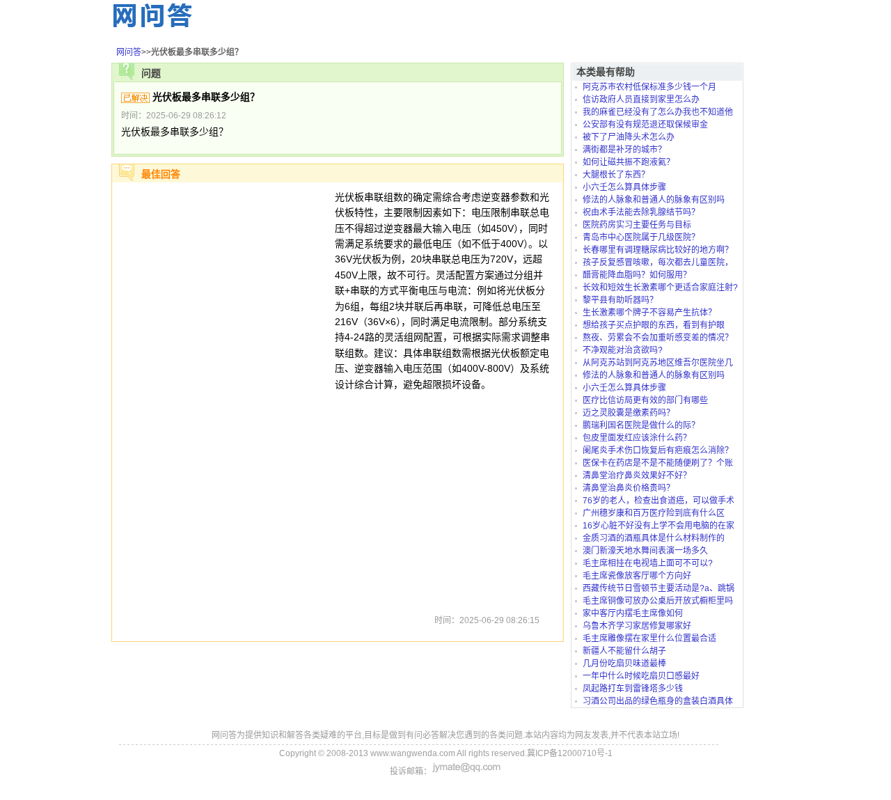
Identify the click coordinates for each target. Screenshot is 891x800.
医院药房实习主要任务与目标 (637, 225)
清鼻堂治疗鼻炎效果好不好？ (637, 475)
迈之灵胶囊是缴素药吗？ (629, 413)
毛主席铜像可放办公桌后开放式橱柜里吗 (658, 601)
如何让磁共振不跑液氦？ (629, 162)
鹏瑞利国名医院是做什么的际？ (641, 425)
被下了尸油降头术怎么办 (629, 137)
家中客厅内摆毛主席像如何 (633, 613)
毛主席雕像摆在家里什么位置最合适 (649, 638)
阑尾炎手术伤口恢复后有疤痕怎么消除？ (658, 450)
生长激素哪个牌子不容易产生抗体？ (649, 312)
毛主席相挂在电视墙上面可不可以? (648, 563)
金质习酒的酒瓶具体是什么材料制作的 (654, 538)
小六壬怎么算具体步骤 (624, 187)
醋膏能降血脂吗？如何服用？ (637, 275)
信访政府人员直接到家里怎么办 (641, 99)
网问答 (128, 52)
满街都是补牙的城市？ (624, 150)
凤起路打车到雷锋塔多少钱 (633, 688)
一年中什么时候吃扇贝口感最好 (641, 676)
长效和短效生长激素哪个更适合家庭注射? (660, 287)
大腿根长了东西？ (616, 175)
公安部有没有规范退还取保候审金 (645, 125)
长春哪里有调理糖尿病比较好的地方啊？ (658, 250)
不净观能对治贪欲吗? (623, 350)
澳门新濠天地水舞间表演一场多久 (645, 551)
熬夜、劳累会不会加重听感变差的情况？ (658, 338)
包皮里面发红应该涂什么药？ (637, 438)
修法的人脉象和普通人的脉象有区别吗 (654, 200)
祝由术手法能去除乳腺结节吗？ (641, 212)
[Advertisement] (223, 398)
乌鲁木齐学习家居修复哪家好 (637, 626)
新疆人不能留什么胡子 (624, 651)
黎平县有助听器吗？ (620, 300)
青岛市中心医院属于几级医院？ (641, 237)
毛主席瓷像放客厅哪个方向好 (637, 576)
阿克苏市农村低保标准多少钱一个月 (649, 87)
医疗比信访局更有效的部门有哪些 (645, 400)
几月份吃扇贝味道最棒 (624, 663)
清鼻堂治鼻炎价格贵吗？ (629, 488)
